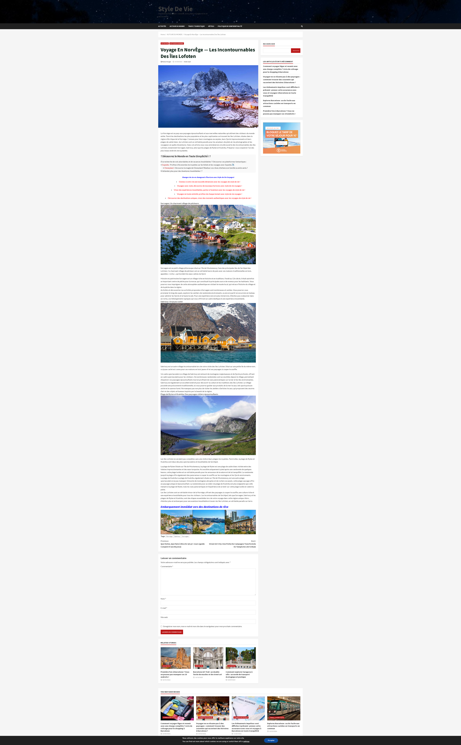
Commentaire (167, 566)
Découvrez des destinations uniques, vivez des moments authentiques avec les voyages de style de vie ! (209, 198)
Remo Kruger (166, 62)
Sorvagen (185, 536)
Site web (164, 617)
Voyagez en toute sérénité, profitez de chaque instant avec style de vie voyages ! (209, 194)
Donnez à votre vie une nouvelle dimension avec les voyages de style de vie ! (209, 182)
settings (246, 741)
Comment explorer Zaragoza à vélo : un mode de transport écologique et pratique (241, 658)
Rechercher (269, 44)
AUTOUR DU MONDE (177, 26)
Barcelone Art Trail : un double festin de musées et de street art (208, 658)
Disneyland (168, 168)
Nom (163, 599)
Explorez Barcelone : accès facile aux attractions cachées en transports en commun (279, 103)
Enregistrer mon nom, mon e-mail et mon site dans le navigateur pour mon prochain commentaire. (202, 626)
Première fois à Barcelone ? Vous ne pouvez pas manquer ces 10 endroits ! (176, 658)
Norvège (169, 536)
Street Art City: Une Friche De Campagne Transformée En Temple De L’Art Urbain (232, 544)
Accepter (271, 740)
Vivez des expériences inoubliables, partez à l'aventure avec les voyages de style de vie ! (209, 190)
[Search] (302, 26)
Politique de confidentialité (230, 26)
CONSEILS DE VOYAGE (170, 717)
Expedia (165, 165)
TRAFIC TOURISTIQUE (196, 26)
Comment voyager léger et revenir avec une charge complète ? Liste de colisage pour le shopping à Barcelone (280, 69)
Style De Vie (175, 9)
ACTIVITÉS (162, 26)
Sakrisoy (177, 536)
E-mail (164, 608)
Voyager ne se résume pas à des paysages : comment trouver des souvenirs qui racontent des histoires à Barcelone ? (281, 79)
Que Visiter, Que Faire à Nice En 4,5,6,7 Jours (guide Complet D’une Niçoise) (183, 544)
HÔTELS (211, 26)
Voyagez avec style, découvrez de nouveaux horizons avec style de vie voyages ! (209, 186)
